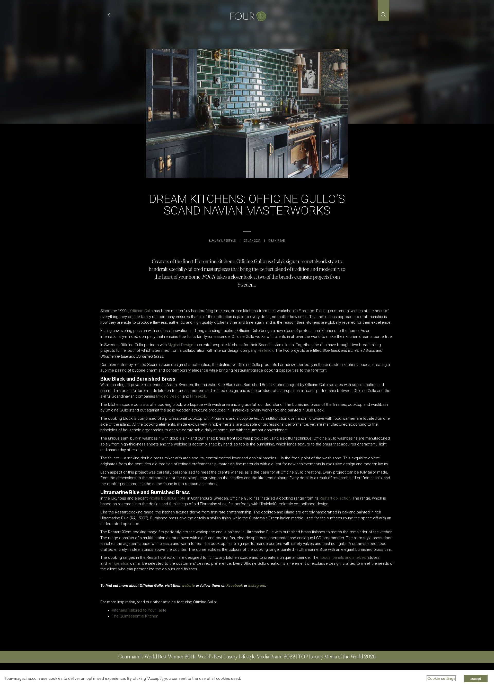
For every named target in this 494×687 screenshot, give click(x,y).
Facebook (234, 585)
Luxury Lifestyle (222, 240)
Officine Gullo (141, 310)
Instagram (256, 585)
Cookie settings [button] (441, 678)
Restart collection (335, 498)
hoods (325, 557)
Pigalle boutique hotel (167, 498)
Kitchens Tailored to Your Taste (139, 610)
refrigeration (118, 563)
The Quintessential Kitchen (135, 616)
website (188, 585)
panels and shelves (349, 557)
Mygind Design (180, 344)
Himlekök (265, 350)
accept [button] (475, 678)
